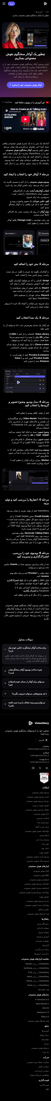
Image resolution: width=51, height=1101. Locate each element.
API (47, 1089)
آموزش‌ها (39, 12)
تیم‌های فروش (43, 932)
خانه (47, 12)
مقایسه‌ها (45, 1039)
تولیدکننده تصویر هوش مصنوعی (37, 831)
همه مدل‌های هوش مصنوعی (38, 1021)
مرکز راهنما (44, 1035)
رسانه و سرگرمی (42, 949)
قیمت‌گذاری (44, 1085)
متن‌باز (46, 1044)
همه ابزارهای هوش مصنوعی (38, 914)
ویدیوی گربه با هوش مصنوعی (37, 857)
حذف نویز (45, 848)
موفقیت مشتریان (42, 941)
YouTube (7, 102)
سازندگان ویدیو (43, 924)
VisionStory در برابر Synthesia (36, 968)
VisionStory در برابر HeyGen (37, 964)
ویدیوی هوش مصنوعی (40, 792)
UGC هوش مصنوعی (41, 875)
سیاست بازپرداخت (42, 1071)
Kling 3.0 (45, 1017)
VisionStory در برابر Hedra (38, 977)
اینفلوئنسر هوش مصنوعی (39, 880)
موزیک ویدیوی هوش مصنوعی (37, 801)
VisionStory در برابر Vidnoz (37, 981)
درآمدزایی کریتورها (41, 954)
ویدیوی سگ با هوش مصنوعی (38, 861)
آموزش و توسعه (42, 937)
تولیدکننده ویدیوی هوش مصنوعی (36, 884)
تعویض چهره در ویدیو (41, 805)
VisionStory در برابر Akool (38, 985)
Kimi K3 (45, 1008)
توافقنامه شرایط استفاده (39, 1075)
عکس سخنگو (44, 909)
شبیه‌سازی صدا (43, 822)
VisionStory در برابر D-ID (38, 972)
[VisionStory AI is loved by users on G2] (25, 778)
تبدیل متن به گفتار (42, 827)
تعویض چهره (44, 852)
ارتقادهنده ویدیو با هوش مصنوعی (36, 888)
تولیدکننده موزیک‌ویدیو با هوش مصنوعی (34, 892)
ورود (11, 3)
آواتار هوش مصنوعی (41, 871)
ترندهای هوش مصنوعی (40, 1048)
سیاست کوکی (43, 1067)
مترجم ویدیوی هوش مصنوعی (37, 901)
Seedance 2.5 (43, 1012)
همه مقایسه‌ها (43, 989)
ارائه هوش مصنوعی (41, 814)
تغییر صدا (45, 844)
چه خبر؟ (45, 1052)
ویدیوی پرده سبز (42, 840)
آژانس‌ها (46, 945)
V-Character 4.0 (42, 999)
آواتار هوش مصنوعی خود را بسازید (27, 85)
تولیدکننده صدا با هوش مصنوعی (37, 905)
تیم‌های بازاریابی (43, 928)
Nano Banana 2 (42, 1004)
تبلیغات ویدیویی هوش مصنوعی (37, 810)
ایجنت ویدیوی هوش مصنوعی (38, 797)
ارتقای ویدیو (44, 835)
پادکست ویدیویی (42, 818)
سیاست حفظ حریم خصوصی (38, 1062)
